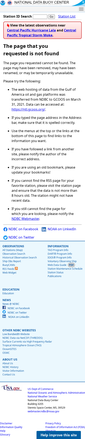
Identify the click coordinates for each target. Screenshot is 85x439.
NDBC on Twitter (21, 237)
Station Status (56, 272)
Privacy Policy (53, 423)
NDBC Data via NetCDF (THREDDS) (22, 338)
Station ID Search (17, 16)
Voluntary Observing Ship (62, 261)
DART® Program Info (60, 254)
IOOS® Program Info (60, 257)
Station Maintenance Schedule (65, 268)
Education (8, 293)
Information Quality (11, 427)
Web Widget (9, 272)
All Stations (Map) (12, 250)
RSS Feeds (8, 269)
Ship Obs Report (11, 261)
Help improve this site (59, 434)
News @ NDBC (10, 304)
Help (2, 431)
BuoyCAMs (8, 265)
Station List (67, 16)
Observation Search (13, 254)
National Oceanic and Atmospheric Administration (56, 392)
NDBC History (10, 367)
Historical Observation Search (19, 257)
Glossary (5, 434)
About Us (7, 363)
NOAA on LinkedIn (61, 229)
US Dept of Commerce (40, 389)
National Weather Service (42, 396)
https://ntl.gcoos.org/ (28, 109)
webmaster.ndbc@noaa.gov (43, 411)
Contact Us (8, 374)
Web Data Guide (57, 265)
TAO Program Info (58, 250)
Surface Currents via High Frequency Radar (27, 341)
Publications (54, 276)
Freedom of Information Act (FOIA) (65, 427)
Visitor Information (13, 371)
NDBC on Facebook (23, 229)
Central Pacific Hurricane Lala (31, 30)
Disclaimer (6, 423)
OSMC (6, 353)
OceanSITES (9, 349)
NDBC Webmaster (25, 218)
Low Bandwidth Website (16, 334)
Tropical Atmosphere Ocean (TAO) (21, 345)
